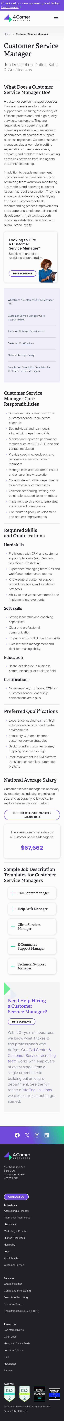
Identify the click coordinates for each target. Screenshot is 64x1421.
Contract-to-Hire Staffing (17, 1290)
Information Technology (17, 1217)
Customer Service (14, 1265)
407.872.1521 (11, 1178)
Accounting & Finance (16, 1211)
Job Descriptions (13, 1350)
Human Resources (14, 1238)
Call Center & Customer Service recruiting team (32, 1055)
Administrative (12, 1258)
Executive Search (13, 1304)
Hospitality (9, 1244)
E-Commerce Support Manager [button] (31, 946)
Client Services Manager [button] (29, 927)
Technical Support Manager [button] (32, 966)
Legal (7, 1251)
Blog (6, 1357)
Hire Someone (22, 273)
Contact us (16, 1197)
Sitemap (23, 1411)
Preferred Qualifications (21, 343)
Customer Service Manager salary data (32, 815)
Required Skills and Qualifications (26, 331)
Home (7, 34)
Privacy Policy (11, 1411)
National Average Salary (21, 355)
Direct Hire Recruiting (16, 1297)
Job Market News (14, 1330)
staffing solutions (37, 1090)
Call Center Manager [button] (33, 893)
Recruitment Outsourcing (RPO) (21, 1311)
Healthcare (10, 1224)
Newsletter (10, 1363)
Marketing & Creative (15, 1231)
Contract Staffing (13, 1284)
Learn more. (10, 7)
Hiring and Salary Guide (17, 1343)
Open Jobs (10, 1336)
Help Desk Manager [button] (33, 909)
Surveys (8, 1370)
